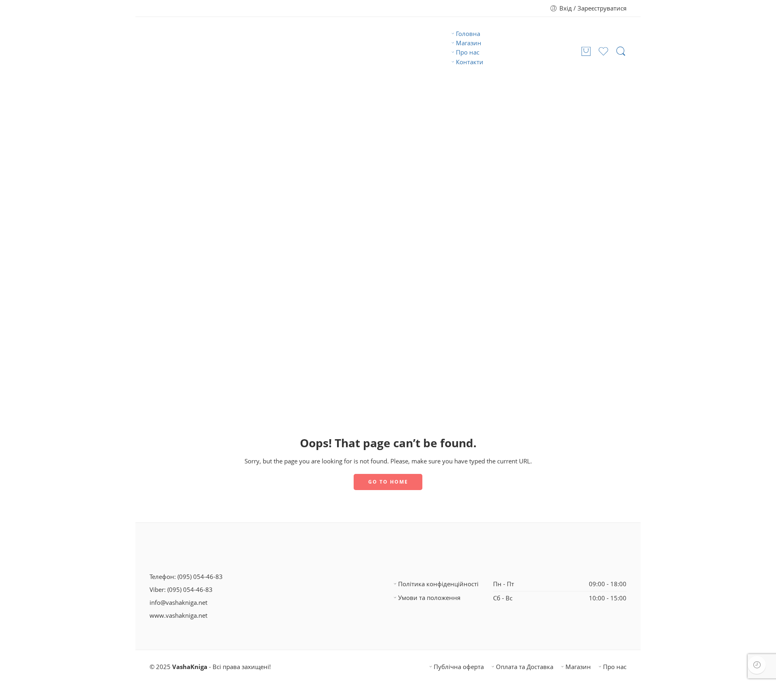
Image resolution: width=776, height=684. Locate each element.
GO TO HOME (388, 481)
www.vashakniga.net (178, 615)
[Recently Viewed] (757, 665)
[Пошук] (620, 51)
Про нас (467, 52)
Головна (468, 34)
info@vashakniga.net (178, 602)
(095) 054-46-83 (200, 577)
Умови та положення (429, 598)
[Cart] (586, 51)
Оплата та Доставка (524, 667)
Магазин (468, 43)
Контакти (469, 62)
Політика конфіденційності (438, 584)
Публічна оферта (459, 667)
